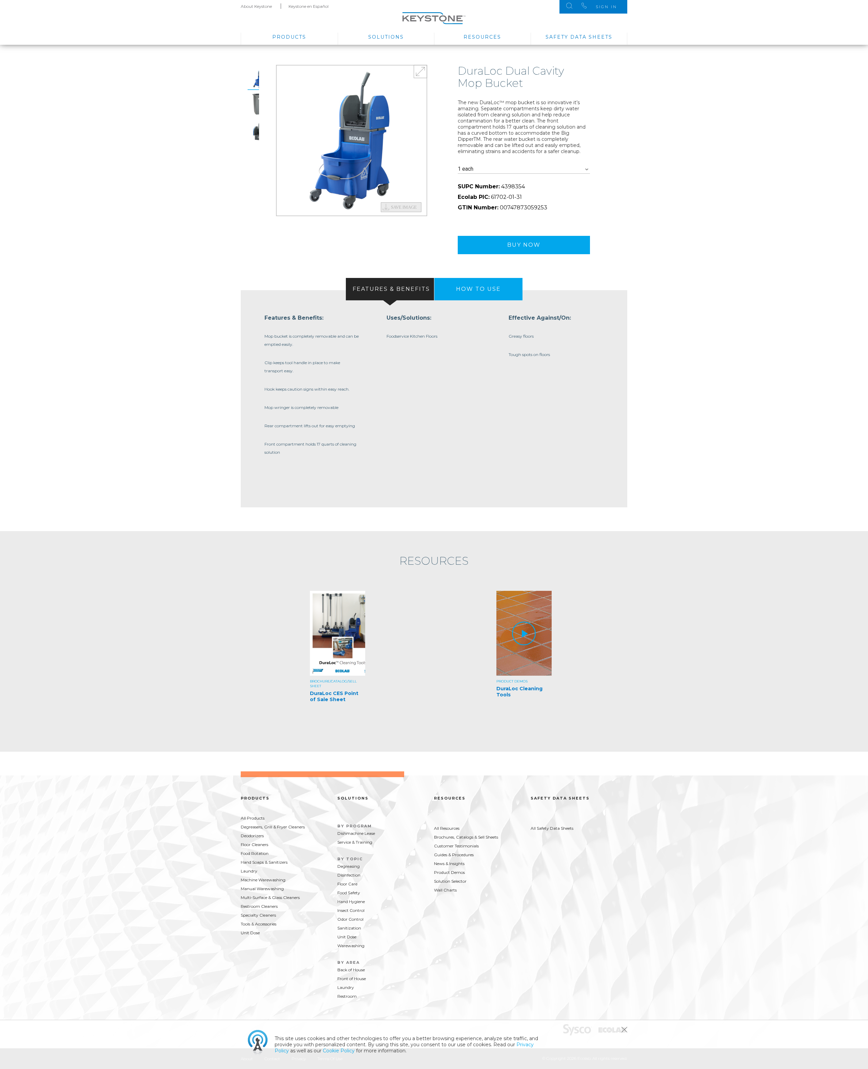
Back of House (351, 969)
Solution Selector (450, 881)
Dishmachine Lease (356, 833)
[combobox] (524, 169)
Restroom (347, 996)
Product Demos (449, 872)
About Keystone (256, 6)
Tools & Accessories (258, 923)
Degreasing (348, 866)
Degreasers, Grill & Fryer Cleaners (273, 826)
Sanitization (349, 928)
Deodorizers (252, 835)
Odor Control (350, 919)
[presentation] (390, 289)
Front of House (351, 978)
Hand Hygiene (351, 901)
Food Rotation (255, 853)
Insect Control (350, 910)
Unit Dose (250, 932)
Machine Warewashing (263, 879)
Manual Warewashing (262, 888)
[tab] (390, 289)
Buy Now (523, 245)
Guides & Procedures (454, 854)
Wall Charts (445, 890)
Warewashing (350, 945)
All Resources (446, 828)
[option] (351, 140)
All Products (252, 818)
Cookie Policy (339, 1051)
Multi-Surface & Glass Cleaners (270, 897)
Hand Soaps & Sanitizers (264, 862)
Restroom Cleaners (259, 906)
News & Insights (449, 863)
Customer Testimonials (456, 845)
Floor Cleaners (254, 844)
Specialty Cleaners (258, 915)
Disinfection (348, 875)
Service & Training (354, 842)
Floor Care (347, 883)
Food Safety (348, 892)
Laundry (249, 871)
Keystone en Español (309, 6)
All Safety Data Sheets (552, 828)
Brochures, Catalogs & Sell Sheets (466, 837)
